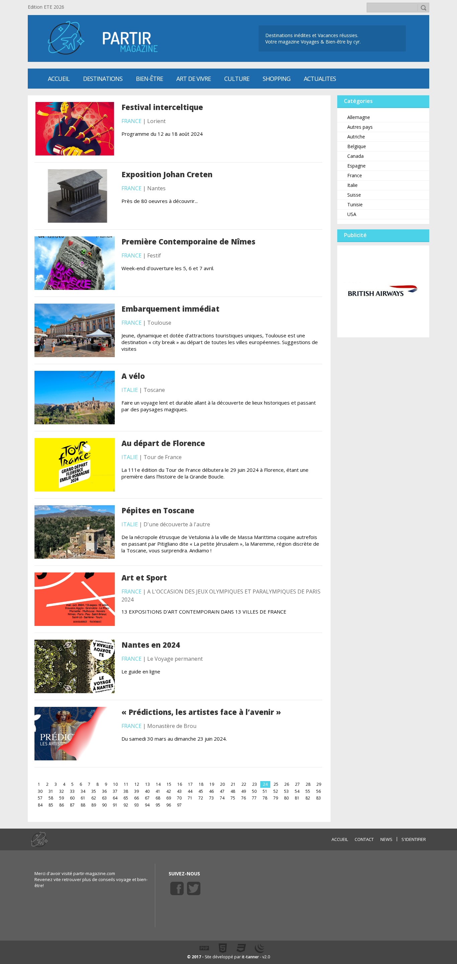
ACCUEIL (340, 839)
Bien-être (149, 79)
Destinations (102, 79)
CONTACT (364, 839)
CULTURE (236, 79)
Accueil (59, 79)
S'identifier (413, 839)
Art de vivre (193, 79)
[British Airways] (383, 291)
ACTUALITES (320, 79)
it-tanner (250, 957)
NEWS (386, 839)
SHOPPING (276, 79)
